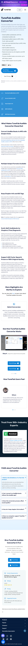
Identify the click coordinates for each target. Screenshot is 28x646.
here (13, 293)
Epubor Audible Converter (16, 440)
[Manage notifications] (25, 631)
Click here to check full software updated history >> (13, 610)
